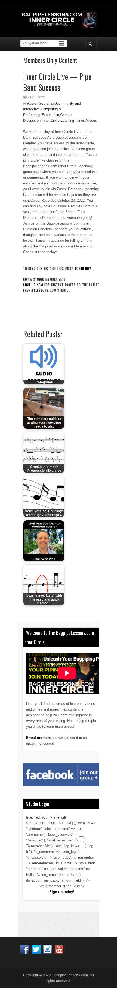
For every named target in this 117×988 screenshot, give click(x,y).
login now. (84, 268)
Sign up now (33, 285)
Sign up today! (61, 892)
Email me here (38, 738)
